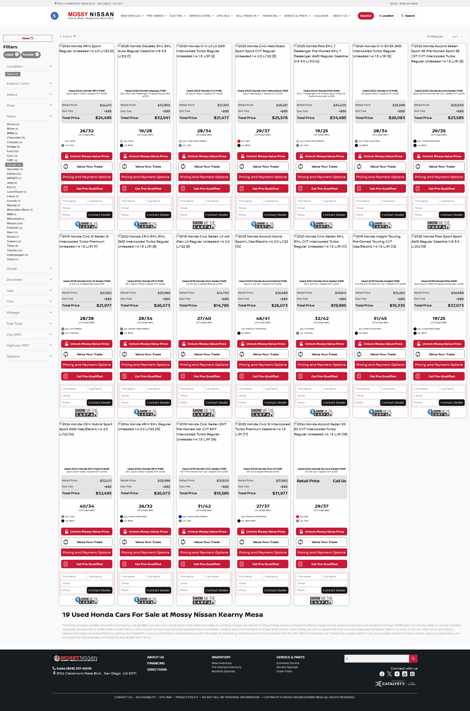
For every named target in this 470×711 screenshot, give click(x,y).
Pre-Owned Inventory (226, 667)
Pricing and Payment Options (87, 176)
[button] (54, 15)
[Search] (413, 659)
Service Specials (287, 667)
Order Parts (284, 671)
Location (388, 16)
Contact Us (123, 697)
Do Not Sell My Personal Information (231, 697)
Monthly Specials (223, 671)
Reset (26, 38)
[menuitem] (29, 74)
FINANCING (156, 663)
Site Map (166, 697)
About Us (155, 657)
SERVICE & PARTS (290, 657)
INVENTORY (221, 657)
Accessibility (146, 697)
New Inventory (222, 663)
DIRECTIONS (157, 669)
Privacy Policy (187, 697)
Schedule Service (288, 663)
